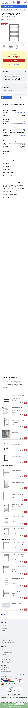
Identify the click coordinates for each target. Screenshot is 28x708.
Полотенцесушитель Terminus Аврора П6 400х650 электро (18, 555)
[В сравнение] (22, 403)
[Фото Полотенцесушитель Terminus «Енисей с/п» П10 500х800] (14, 32)
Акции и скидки (7, 94)
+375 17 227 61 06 (5, 669)
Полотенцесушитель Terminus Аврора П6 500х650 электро (18, 493)
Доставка (6, 71)
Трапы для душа (5, 661)
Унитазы (4, 654)
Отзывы (4, 630)
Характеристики (7, 97)
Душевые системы (6, 662)
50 (24, 123)
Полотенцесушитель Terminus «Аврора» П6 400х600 (18, 529)
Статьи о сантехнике (7, 626)
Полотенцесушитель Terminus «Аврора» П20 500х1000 (18, 517)
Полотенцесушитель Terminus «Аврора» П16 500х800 (18, 505)
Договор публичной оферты (8, 642)
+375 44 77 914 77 (5, 667)
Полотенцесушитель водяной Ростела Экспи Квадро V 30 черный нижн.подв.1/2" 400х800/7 (18, 444)
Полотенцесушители (6, 659)
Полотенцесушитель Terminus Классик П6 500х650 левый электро (18, 592)
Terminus (4, 614)
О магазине (4, 625)
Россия (23, 147)
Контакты (4, 628)
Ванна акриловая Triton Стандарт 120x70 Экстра (17, 603)
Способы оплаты (8, 84)
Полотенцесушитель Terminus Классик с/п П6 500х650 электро (18, 568)
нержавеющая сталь (20, 112)
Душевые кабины (6, 649)
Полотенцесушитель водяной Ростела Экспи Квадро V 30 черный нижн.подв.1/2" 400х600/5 (18, 456)
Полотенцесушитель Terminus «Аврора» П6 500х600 (18, 469)
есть (24, 129)
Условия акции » (17, 706)
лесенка (23, 114)
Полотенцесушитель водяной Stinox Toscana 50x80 (18, 431)
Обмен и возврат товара (7, 644)
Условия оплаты (6, 638)
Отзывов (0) (18, 97)
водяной (23, 137)
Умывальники (5, 655)
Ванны (3, 650)
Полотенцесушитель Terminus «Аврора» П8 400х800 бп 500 (18, 481)
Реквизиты (4, 632)
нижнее (23, 135)
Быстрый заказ (14, 64)
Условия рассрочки (6, 640)
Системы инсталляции (7, 652)
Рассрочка (6, 87)
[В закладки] (20, 403)
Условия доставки (6, 637)
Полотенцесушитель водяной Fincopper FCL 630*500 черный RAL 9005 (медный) (18, 397)
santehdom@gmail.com (6, 671)
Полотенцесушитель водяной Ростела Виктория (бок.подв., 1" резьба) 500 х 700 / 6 (18, 421)
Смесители (4, 657)
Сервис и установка (8, 90)
